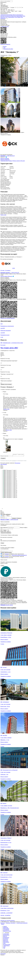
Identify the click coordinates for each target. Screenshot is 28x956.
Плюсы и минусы (17, 160)
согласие (14, 460)
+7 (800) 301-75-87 (5, 26)
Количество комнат (5, 7)
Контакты (3, 922)
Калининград (20, 14)
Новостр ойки (6, 928)
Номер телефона (23, 527)
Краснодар (8, 16)
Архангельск (3, 14)
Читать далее (3, 214)
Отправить (3, 458)
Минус (8, 515)
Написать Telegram (5, 158)
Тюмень (19, 17)
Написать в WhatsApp (5, 44)
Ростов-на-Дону (4, 17)
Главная (5, 926)
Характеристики (4, 160)
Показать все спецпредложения (8, 318)
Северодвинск (11, 17)
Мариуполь (13, 16)
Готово (2, 543)
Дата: (2, 530)
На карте (23, 160)
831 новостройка (4, 6)
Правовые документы (10, 922)
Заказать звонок (4, 34)
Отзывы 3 (10, 160)
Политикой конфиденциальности (19, 555)
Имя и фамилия (4, 527)
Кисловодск (3, 16)
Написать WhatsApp (5, 159)
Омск (24, 16)
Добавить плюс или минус (6, 384)
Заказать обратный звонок (6, 552)
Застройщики (6, 929)
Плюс (3, 515)
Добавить (14, 518)
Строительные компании (21, 922)
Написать (3, 157)
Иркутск (15, 14)
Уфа (22, 17)
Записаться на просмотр (6, 532)
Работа (2, 924)
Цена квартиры (4, 8)
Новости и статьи (7, 931)
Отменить (19, 518)
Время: (2, 531)
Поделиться (17, 463)
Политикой (3, 953)
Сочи (16, 17)
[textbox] (7, 1)
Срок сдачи (3, 11)
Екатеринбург (10, 14)
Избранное (3, 18)
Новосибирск (19, 16)
